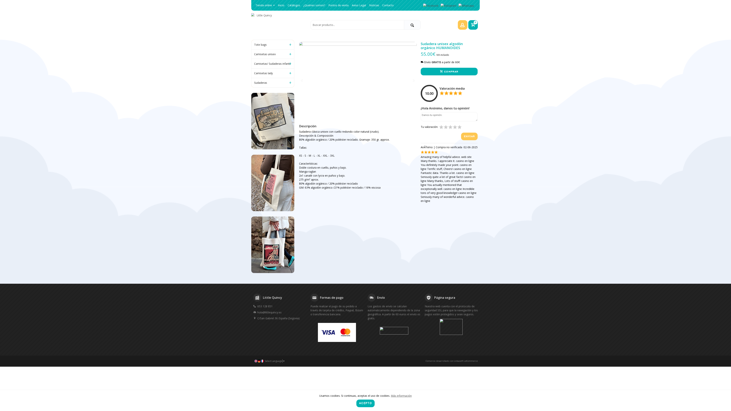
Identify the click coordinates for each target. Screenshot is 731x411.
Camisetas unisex (265, 54)
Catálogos (294, 5)
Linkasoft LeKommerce (466, 360)
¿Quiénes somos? (314, 5)
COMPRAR (450, 71)
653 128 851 (265, 306)
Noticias (374, 5)
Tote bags (260, 44)
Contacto (388, 5)
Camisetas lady (263, 73)
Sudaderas (260, 82)
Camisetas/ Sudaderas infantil (272, 63)
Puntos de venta (338, 5)
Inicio (281, 5)
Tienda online (263, 5)
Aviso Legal (359, 5)
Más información (401, 395)
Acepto (365, 403)
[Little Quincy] (279, 24)
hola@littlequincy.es (269, 312)
